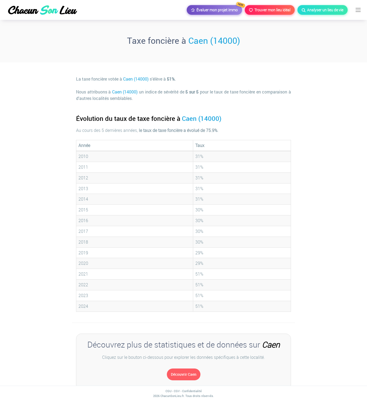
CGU (168, 391)
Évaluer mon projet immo (218, 8)
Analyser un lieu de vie (324, 9)
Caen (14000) (214, 40)
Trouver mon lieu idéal (271, 9)
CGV (177, 391)
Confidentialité (192, 391)
